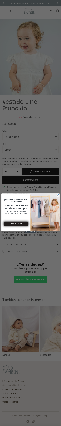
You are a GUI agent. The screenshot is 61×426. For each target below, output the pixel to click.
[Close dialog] (57, 195)
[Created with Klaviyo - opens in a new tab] (30, 232)
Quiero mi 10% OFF (16, 223)
